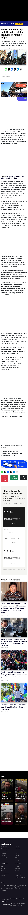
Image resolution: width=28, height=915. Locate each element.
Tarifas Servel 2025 (15, 903)
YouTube (23, 478)
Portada (17, 866)
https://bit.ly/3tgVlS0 (10, 452)
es (18, 905)
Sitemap (23, 903)
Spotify (17, 860)
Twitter (17, 853)
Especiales (17, 887)
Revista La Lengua (20, 877)
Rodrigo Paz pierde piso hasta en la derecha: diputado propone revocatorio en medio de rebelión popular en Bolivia (14, 675)
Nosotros (12, 898)
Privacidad (4, 858)
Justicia (3, 887)
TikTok (16, 858)
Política (3, 885)
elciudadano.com (9, 456)
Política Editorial (5, 851)
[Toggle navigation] (25, 23)
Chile (2, 866)
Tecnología (18, 888)
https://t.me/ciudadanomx (12, 454)
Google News (5, 479)
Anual (22, 503)
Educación (4, 888)
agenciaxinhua (6, 75)
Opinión (17, 870)
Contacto (3, 855)
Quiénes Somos (5, 849)
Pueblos (24, 885)
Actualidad (18, 868)
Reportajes (18, 875)
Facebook (17, 849)
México (12, 49)
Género (12, 887)
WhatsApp (14, 478)
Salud (7, 887)
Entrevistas (18, 873)
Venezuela (3, 870)
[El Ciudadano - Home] (7, 24)
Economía (18, 885)
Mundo (3, 875)
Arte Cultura (10, 888)
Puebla (17, 49)
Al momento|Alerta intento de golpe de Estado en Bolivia (12, 177)
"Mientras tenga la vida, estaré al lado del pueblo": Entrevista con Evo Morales (13, 707)
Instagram (18, 851)
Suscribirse (14, 523)
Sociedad (23, 887)
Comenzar (14, 542)
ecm (22, 49)
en (21, 905)
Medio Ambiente (10, 885)
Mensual (16, 503)
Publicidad (3, 853)
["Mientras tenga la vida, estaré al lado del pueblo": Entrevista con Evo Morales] (14, 693)
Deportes (3, 890)
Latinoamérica (5, 49)
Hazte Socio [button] (19, 23)
